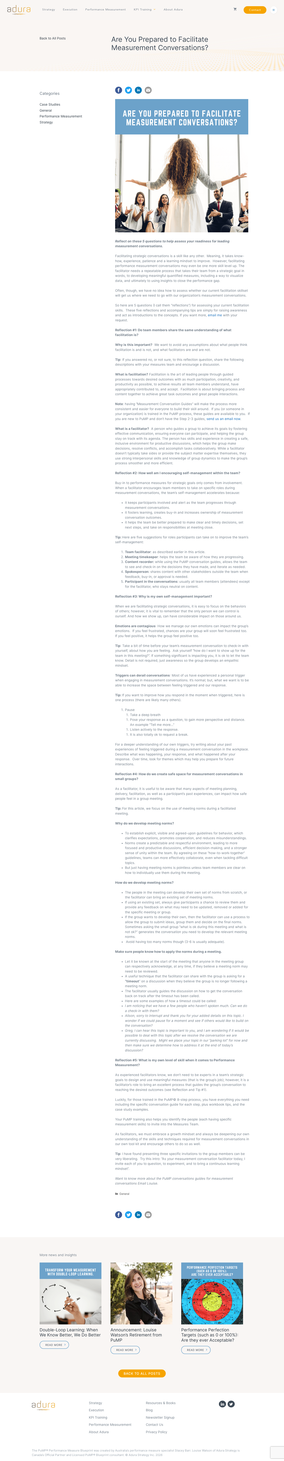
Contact (255, 10)
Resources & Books (161, 1403)
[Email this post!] (148, 92)
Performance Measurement (105, 9)
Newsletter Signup (160, 1417)
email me (215, 315)
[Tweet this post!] (128, 92)
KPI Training (143, 9)
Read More (53, 1344)
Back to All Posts (53, 38)
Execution (70, 9)
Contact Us (154, 1425)
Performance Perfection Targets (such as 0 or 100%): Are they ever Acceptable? (209, 1335)
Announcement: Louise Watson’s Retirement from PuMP (136, 1335)
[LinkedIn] (222, 1404)
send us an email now (223, 419)
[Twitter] (231, 1404)
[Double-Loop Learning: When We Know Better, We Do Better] (71, 1293)
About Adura (173, 9)
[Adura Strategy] (19, 10)
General (124, 1193)
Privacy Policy (156, 1432)
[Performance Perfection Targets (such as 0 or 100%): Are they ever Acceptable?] (212, 1293)
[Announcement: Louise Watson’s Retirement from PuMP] (142, 1293)
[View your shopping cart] (235, 10)
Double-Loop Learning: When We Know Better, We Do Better (70, 1332)
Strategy (48, 9)
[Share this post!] (118, 92)
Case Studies (50, 104)
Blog (149, 1410)
